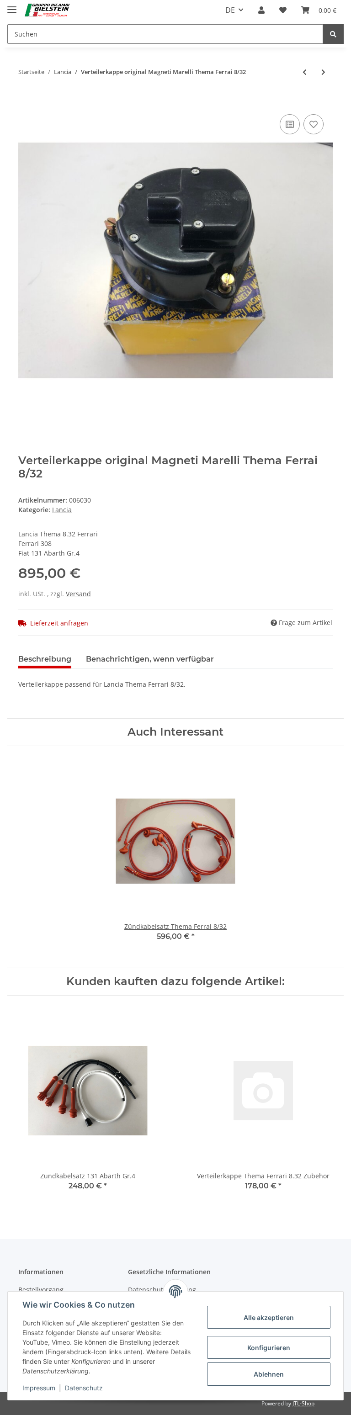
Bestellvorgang (41, 1289)
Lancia (62, 509)
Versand (78, 593)
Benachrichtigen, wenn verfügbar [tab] (150, 659)
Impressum (38, 1388)
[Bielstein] (49, 10)
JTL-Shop (303, 1403)
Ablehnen (269, 1374)
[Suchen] (333, 34)
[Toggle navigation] (11, 5)
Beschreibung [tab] (44, 659)
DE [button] (230, 10)
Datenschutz (84, 1388)
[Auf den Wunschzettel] (313, 124)
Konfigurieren (268, 1347)
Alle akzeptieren (269, 1317)
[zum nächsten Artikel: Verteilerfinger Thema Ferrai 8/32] (323, 72)
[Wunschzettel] (283, 10)
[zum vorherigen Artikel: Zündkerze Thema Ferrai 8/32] (304, 72)
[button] (261, 10)
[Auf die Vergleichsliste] (290, 124)
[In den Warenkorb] (25, 98)
